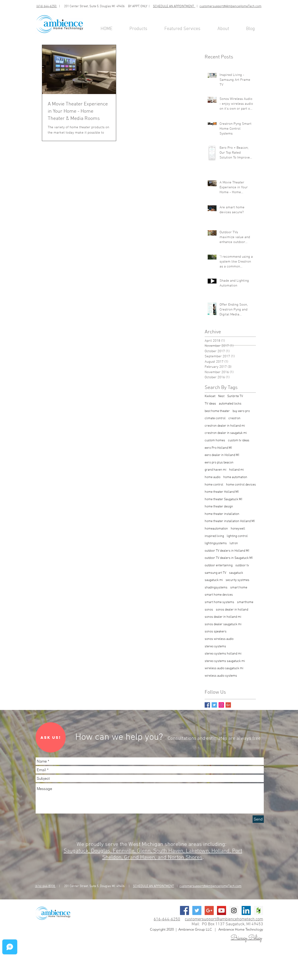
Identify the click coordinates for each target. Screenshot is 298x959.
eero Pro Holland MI (218, 448)
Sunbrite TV (235, 396)
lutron (234, 543)
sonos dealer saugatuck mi (223, 624)
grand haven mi (215, 470)
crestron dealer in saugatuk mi (226, 433)
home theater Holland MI (222, 492)
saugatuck (236, 573)
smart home (238, 588)
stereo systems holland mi (223, 654)
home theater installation (222, 514)
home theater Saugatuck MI (223, 499)
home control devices (241, 485)
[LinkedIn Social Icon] (246, 910)
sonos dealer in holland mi (223, 617)
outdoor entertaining (219, 565)
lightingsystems (216, 543)
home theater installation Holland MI (230, 521)
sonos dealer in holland (232, 610)
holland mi (236, 470)
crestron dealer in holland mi (225, 426)
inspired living (214, 536)
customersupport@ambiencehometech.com (224, 919)
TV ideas (210, 404)
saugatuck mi (214, 580)
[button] (51, 737)
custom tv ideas (238, 440)
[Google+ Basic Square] (228, 705)
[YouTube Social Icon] (221, 910)
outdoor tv (242, 565)
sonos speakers (216, 632)
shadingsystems (216, 588)
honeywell (238, 529)
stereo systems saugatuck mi (225, 661)
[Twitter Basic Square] (214, 705)
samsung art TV (215, 573)
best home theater (217, 411)
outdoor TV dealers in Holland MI (227, 551)
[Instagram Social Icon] (221, 705)
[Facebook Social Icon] (184, 910)
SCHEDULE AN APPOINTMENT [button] (174, 6)
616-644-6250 (167, 919)
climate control (215, 418)
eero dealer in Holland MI (222, 455)
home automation (235, 477)
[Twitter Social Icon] (196, 910)
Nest (221, 396)
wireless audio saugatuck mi (224, 668)
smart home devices (219, 595)
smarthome (245, 602)
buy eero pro (241, 411)
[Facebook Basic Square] (207, 705)
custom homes (215, 440)
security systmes (237, 580)
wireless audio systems (221, 676)
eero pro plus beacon (219, 463)
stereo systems (215, 646)
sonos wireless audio (219, 639)
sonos (209, 610)
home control (214, 485)
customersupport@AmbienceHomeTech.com (230, 6)
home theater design (219, 507)
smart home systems (219, 602)
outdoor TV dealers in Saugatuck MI (229, 558)
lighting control (237, 536)
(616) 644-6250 (46, 6)
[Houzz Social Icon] (258, 910)
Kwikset (210, 396)
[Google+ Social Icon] (209, 910)
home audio (212, 477)
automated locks (230, 404)
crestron (234, 418)
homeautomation (216, 529)
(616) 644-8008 (45, 886)
